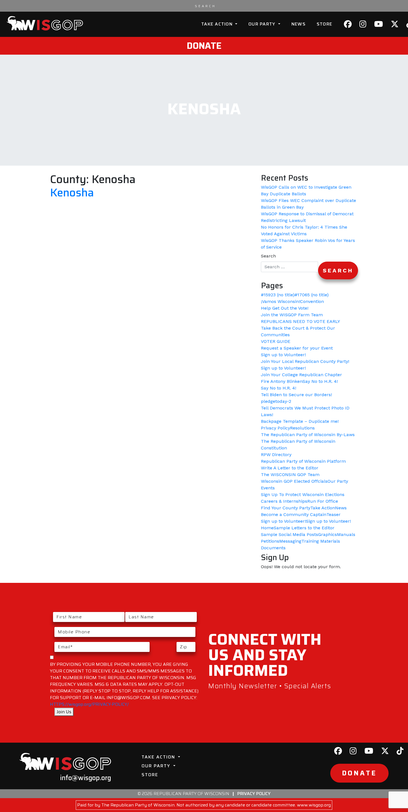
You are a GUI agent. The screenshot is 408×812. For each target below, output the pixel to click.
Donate (204, 46)
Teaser (333, 514)
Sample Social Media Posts (289, 534)
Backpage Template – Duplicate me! (300, 421)
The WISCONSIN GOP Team (290, 474)
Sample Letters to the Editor (304, 527)
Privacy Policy (275, 428)
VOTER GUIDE (275, 341)
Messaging (290, 541)
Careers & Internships (284, 501)
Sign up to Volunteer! (283, 354)
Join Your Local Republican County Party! (305, 361)
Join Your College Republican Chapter (301, 374)
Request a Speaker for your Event (297, 348)
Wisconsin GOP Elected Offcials (294, 481)
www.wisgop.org (314, 804)
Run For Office (322, 501)
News (298, 24)
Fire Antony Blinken (282, 381)
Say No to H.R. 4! (320, 381)
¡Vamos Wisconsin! (280, 301)
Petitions (270, 541)
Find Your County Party (285, 507)
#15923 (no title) (277, 294)
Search (268, 256)
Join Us (64, 711)
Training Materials (320, 541)
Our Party (262, 24)
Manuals (346, 534)
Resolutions (302, 428)
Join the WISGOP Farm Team (292, 314)
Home (267, 527)
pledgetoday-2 (276, 401)
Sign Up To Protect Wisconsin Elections (302, 494)
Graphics (327, 534)
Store (324, 24)
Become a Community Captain (293, 514)
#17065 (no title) (311, 294)
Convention (312, 301)
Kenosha (72, 192)
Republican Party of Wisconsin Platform (303, 461)
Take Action (217, 24)
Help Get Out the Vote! (284, 308)
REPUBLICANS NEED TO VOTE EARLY (300, 321)
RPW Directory (276, 454)
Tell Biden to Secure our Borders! (296, 394)
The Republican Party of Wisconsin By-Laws (308, 434)
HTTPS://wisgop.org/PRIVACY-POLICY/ (89, 704)
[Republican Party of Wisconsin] (45, 23)
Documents (273, 547)
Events (268, 487)
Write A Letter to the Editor (289, 467)
